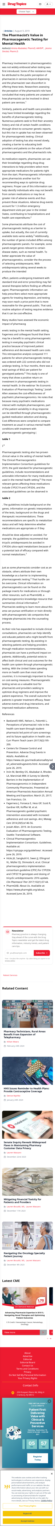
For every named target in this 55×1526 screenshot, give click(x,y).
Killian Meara (13, 1041)
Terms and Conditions (27, 1368)
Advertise (27, 1356)
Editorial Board (27, 1362)
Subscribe (40, 953)
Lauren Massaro (14, 1152)
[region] (27, 1498)
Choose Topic (24, 11)
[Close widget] (49, 1401)
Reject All (27, 1513)
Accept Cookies (27, 1521)
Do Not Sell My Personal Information (27, 1375)
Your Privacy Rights (27, 1378)
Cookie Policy (46, 1500)
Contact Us (27, 1365)
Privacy (27, 1371)
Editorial (27, 1359)
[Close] (52, 1474)
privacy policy (10, 961)
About (27, 1353)
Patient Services (10, 975)
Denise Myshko (13, 1095)
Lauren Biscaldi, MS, (16, 1206)
